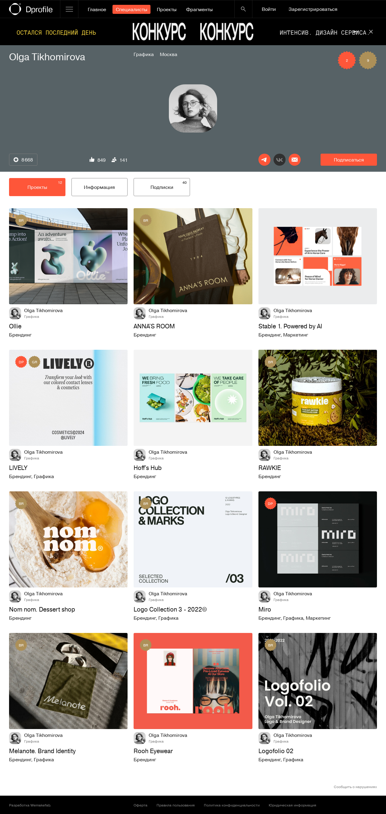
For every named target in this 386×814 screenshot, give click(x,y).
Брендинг (20, 334)
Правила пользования (176, 805)
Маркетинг (295, 334)
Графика (144, 54)
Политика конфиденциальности (232, 805)
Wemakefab (40, 805)
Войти (269, 9)
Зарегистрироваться (313, 9)
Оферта (140, 805)
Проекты (166, 9)
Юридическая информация (292, 805)
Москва (168, 54)
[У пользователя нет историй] (193, 108)
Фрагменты (199, 9)
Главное (97, 9)
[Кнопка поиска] (243, 9)
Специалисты (131, 9)
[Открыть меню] (69, 9)
